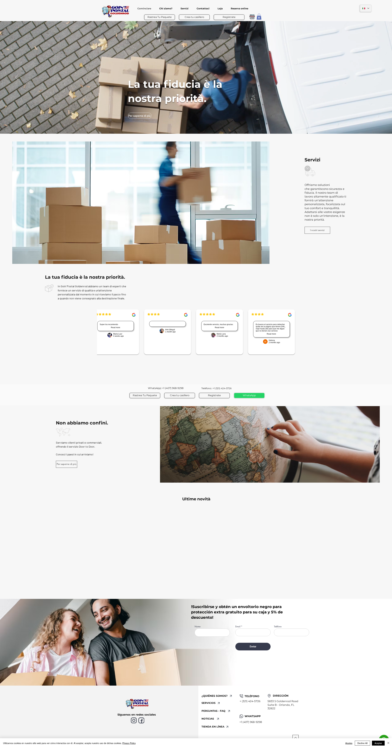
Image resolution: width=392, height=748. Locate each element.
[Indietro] (16, 77)
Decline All (362, 743)
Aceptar (378, 743)
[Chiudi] (388, 743)
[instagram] (134, 720)
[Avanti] (375, 77)
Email (237, 626)
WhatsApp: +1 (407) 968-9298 (166, 388)
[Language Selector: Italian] (365, 8)
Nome (197, 626)
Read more (113, 327)
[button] (259, 17)
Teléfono (278, 626)
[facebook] (141, 720)
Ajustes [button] (348, 743)
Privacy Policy (129, 743)
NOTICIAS (208, 718)
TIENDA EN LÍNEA (213, 726)
